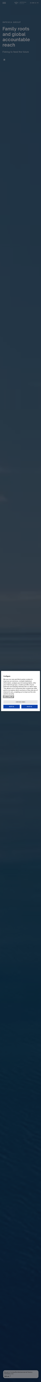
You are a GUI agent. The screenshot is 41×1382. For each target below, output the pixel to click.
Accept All (11, 706)
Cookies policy (8, 697)
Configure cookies (20, 702)
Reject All (29, 706)
